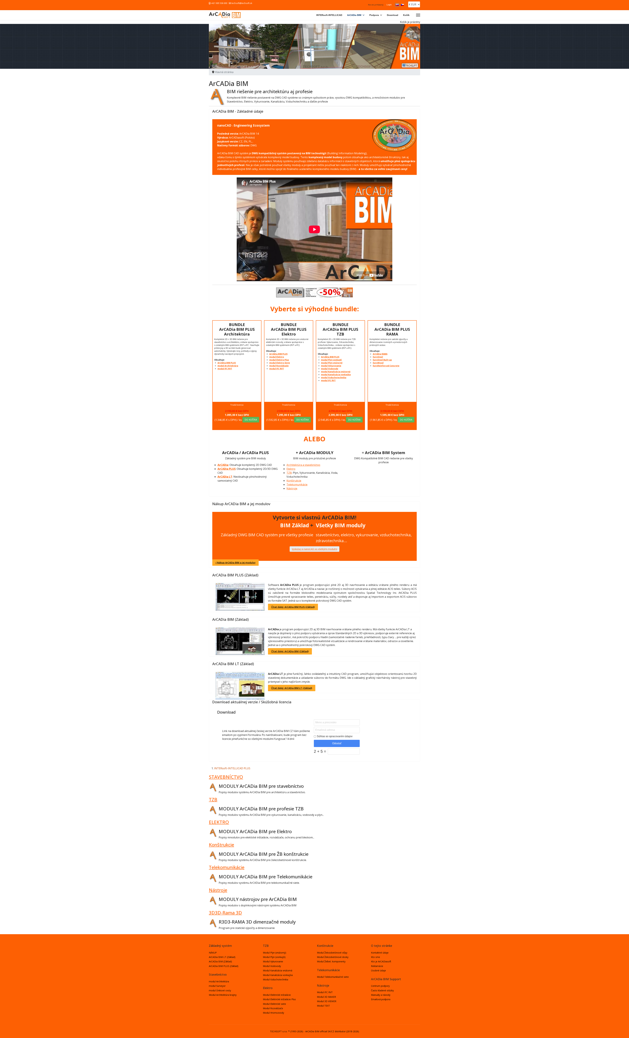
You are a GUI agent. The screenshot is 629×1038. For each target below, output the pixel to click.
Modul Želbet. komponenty (331, 961)
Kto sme (375, 957)
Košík (406, 15)
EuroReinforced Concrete (386, 365)
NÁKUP (213, 952)
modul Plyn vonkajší (331, 359)
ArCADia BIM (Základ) (230, 619)
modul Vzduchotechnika (333, 377)
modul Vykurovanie (331, 365)
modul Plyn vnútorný (332, 362)
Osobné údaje (378, 970)
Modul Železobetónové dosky (332, 957)
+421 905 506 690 (219, 3)
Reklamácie (377, 966)
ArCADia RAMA (380, 354)
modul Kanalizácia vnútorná (335, 371)
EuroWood (378, 362)
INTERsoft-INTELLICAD (329, 15)
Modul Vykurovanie (273, 961)
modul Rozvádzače (279, 365)
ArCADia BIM (354, 15)
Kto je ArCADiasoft (381, 961)
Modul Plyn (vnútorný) (274, 952)
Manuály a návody (380, 994)
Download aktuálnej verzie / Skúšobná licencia (251, 701)
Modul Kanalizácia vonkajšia (278, 975)
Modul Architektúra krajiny (223, 994)
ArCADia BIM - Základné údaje (237, 111)
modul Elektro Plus (279, 359)
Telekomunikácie (296, 484)
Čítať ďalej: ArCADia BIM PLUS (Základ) (293, 606)
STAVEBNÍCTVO (226, 777)
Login (389, 5)
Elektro (290, 469)
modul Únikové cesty (220, 990)
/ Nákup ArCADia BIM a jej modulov (235, 562)
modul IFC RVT (225, 368)
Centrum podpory (380, 985)
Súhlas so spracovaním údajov (335, 736)
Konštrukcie (293, 480)
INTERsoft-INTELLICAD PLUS (232, 768)
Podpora (374, 15)
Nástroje (291, 488)
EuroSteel (378, 356)
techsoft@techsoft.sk (241, 3)
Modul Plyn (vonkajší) (274, 957)
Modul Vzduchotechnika (275, 979)
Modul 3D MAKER (326, 996)
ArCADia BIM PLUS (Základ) (235, 574)
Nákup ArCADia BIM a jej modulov (241, 503)
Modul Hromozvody (273, 1012)
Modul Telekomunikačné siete (333, 976)
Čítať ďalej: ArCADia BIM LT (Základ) (291, 688)
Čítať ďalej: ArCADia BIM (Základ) (290, 651)
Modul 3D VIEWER (326, 1001)
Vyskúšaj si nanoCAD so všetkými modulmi (314, 549)
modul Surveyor (217, 985)
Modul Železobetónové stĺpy (332, 952)
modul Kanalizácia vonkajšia (336, 374)
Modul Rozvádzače (273, 1008)
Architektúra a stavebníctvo (303, 465)
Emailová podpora (380, 999)
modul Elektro (276, 356)
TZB (289, 473)
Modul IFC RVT (325, 992)
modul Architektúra (228, 365)
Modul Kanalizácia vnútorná (277, 970)
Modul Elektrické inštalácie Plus (279, 999)
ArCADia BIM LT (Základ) (233, 663)
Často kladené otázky (382, 990)
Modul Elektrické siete (274, 1003)
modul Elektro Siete (279, 362)
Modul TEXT (323, 1005)
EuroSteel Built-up (382, 359)
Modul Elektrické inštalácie (277, 994)
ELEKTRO (219, 822)
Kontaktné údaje (380, 952)
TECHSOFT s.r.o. (278, 1031)
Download (392, 15)
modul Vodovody (329, 368)
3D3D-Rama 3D (225, 912)
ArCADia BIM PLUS (227, 362)
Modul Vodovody (272, 966)
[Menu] (418, 15)
